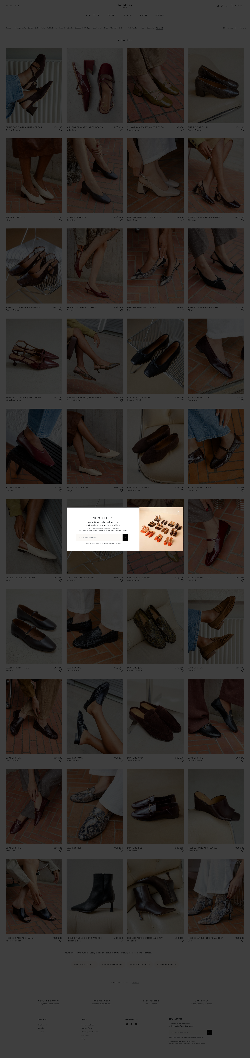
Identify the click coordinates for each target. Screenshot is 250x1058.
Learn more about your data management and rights (103, 543)
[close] (179, 511)
